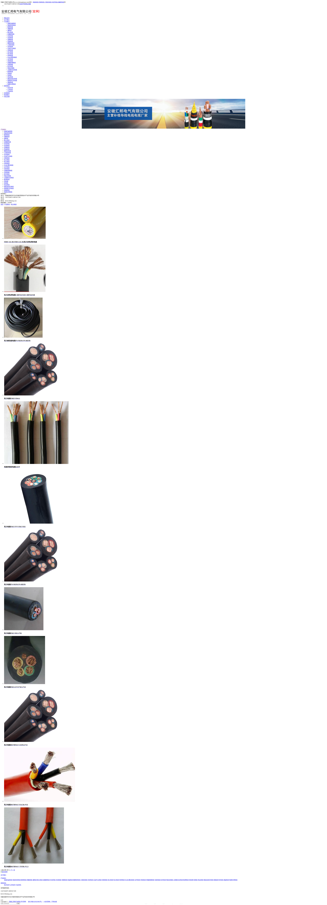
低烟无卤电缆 (11, 23)
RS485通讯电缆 (12, 57)
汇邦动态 (10, 89)
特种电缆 (10, 55)
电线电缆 (35, 2)
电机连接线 (10, 68)
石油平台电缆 (11, 48)
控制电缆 (41, 2)
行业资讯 (10, 91)
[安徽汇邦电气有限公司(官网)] (20, 15)
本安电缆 (10, 46)
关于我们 (7, 19)
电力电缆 (10, 53)
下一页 (13, 870)
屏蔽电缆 (10, 28)
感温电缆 (10, 82)
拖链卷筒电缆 (11, 25)
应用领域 (7, 93)
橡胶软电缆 (10, 43)
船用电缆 (10, 71)
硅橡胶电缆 (60, 2)
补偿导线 (54, 2)
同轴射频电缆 (11, 62)
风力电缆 (10, 52)
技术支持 (10, 87)
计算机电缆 (47, 2)
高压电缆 (10, 77)
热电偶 (9, 73)
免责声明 (22, 4)
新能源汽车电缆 (12, 80)
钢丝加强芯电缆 (12, 78)
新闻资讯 (7, 86)
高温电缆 (10, 41)
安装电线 (10, 64)
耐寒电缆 (10, 27)
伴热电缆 (10, 61)
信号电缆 (10, 59)
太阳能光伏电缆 (12, 69)
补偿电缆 (10, 37)
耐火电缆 (10, 32)
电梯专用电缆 (11, 84)
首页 (2, 204)
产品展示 (7, 21)
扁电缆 (9, 30)
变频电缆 (10, 39)
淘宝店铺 (7, 96)
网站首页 (7, 18)
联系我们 (7, 94)
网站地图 (28, 4)
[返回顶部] (4, 872)
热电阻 (9, 75)
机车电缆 (10, 66)
